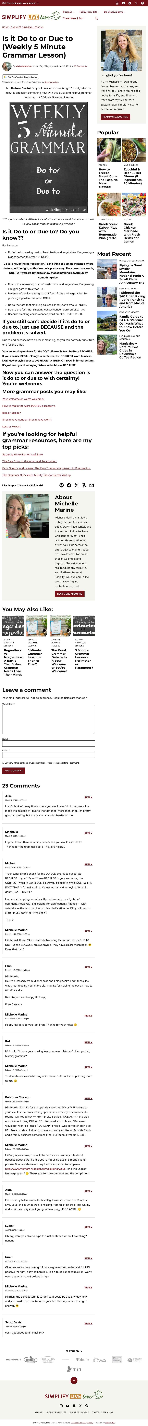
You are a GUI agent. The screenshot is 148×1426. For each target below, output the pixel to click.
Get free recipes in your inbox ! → (20, 3)
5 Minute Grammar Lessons (27, 27)
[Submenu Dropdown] (73, 12)
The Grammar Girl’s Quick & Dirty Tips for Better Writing (36, 475)
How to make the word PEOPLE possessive (28, 405)
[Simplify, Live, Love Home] (31, 15)
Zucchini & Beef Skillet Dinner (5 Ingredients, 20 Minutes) (133, 176)
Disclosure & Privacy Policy (82, 1423)
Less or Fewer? (11, 426)
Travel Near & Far (73, 18)
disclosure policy (51, 82)
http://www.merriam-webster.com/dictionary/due (35, 1168)
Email (6, 750)
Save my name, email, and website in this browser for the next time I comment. (42, 763)
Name (6, 739)
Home (5, 27)
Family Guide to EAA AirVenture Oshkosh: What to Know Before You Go (131, 323)
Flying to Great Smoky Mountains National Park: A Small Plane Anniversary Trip (132, 274)
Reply (88, 797)
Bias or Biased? (11, 412)
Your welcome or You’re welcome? (23, 398)
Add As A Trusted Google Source (22, 77)
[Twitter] (136, 3)
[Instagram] (117, 3)
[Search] (96, 18)
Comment (8, 704)
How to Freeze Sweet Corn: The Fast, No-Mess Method (109, 178)
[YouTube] (123, 3)
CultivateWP (110, 1423)
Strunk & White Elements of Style (22, 454)
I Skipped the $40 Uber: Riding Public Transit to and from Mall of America (132, 299)
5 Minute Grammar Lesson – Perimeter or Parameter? (84, 658)
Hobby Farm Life (88, 11)
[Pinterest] (142, 3)
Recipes (67, 11)
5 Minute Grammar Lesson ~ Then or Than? (35, 657)
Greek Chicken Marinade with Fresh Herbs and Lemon (132, 232)
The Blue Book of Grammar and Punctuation (29, 461)
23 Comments (80, 66)
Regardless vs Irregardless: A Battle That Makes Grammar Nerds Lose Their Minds (13, 662)
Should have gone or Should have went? (27, 419)
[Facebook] (130, 3)
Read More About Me (69, 594)
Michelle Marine (24, 66)
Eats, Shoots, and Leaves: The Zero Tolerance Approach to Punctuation (46, 468)
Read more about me (115, 117)
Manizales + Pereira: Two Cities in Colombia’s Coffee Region (130, 350)
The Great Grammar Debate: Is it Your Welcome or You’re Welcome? (59, 660)
